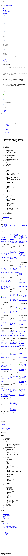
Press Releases (13, 67)
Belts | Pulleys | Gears (11, 199)
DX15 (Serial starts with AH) (13, 173)
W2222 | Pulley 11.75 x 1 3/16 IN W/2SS (23, 382)
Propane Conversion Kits (12, 159)
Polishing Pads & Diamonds (13, 164)
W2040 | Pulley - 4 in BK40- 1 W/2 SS (22, 370)
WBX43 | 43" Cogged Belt (5, 335)
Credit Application (12, 74)
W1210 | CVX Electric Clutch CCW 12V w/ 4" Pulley (14, 258)
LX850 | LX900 (10, 187)
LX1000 (9, 189)
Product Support (6, 73)
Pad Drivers (9, 205)
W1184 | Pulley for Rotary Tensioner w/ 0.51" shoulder (23, 242)
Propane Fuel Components (12, 207)
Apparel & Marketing (9, 213)
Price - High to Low (6, 429)
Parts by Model (8, 165)
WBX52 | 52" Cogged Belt (14, 346)
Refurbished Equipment (12, 154)
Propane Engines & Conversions (10, 527)
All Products (7, 146)
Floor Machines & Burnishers (13, 152)
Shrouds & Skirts (10, 209)
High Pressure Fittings (11, 203)
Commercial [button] (3, 221)
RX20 (8, 178)
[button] (5, 224)
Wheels (8, 212)
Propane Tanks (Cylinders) (12, 208)
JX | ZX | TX (10, 168)
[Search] (15, 123)
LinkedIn (5, 534)
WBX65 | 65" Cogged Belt (5, 369)
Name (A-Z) (4, 427)
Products (5, 215)
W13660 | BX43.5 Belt (4, 408)
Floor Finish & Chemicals (12, 163)
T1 (8, 169)
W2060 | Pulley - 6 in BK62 (5, 312)
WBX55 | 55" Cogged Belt (14, 272)
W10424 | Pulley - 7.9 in (23, 324)
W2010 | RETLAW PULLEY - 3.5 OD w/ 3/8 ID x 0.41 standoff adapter (5, 287)
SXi (8, 172)
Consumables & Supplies (10, 160)
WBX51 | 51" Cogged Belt (5, 241)
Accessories (9, 195)
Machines (7, 147)
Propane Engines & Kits (10, 155)
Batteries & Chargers (11, 196)
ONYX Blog (22, 67)
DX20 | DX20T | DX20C (12, 175)
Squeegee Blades (10, 211)
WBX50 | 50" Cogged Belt (23, 286)
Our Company (6, 514)
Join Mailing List (6, 67)
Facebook (5, 532)
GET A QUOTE (6, 11)
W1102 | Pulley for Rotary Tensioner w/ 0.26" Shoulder (23, 273)
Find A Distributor (14, 73)
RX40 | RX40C (10, 182)
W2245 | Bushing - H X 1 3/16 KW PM (23, 300)
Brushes (9, 200)
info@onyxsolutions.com (8, 545)
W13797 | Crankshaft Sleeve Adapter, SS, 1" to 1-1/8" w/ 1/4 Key (14, 409)
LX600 (8, 191)
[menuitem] (5, 13)
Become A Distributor (22, 73)
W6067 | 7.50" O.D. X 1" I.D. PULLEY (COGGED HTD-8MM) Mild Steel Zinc (5, 395)
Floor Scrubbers (10, 150)
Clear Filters (3, 507)
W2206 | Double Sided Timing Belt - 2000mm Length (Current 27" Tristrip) (13, 242)
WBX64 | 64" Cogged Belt (23, 357)
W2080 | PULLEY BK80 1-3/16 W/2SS (14, 395)
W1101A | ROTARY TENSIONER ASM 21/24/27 (22, 259)
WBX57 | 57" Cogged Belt (5, 357)
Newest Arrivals (5, 425)
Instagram (5, 533)
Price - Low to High (6, 428)
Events (18, 67)
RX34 (8, 181)
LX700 (8, 186)
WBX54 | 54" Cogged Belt (23, 335)
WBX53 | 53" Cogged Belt (5, 346)
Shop (4, 517)
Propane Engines (10, 157)
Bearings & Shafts (11, 198)
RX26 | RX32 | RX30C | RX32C (14, 179)
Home (4, 512)
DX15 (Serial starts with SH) (13, 174)
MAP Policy (5, 74)
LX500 (8, 185)
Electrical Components (12, 201)
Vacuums (9, 151)
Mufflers (9, 204)
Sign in (4, 10)
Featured (4, 424)
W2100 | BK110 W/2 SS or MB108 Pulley (14, 300)
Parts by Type (7, 192)
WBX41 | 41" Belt (13, 285)
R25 (8, 170)
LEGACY (9, 190)
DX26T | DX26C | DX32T (13, 177)
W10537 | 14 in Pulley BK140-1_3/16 (22, 395)
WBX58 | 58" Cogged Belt (23, 345)
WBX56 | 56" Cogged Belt (5, 272)
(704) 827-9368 (6, 546)
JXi (8, 183)
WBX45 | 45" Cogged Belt (14, 335)
